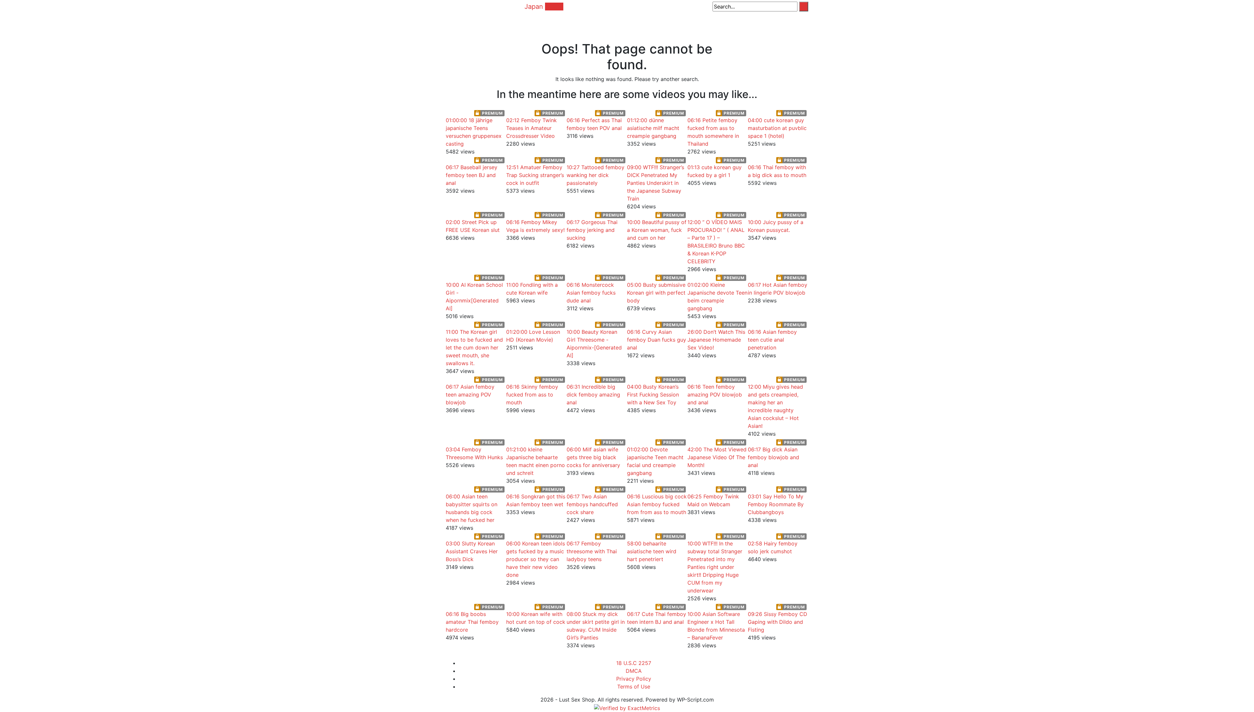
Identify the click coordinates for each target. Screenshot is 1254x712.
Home (508, 22)
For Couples (749, 22)
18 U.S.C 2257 (633, 663)
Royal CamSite (787, 22)
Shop (527, 22)
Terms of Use (633, 686)
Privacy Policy (633, 678)
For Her (720, 22)
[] (803, 6)
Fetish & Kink (665, 22)
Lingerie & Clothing (620, 22)
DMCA (634, 671)
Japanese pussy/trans (565, 22)
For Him (696, 22)
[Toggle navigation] (450, 6)
